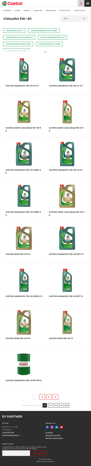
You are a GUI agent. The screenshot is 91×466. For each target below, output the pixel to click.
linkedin (56, 427)
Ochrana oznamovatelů (54, 438)
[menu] (87, 3)
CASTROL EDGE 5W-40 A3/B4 (49, 44)
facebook (47, 427)
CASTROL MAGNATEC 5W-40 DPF (18, 44)
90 (61, 405)
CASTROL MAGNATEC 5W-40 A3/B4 (44, 31)
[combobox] (74, 19)
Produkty (27, 11)
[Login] (81, 3)
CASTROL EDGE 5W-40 (14, 31)
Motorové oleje (65, 11)
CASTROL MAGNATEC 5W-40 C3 (52, 37)
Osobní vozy (38, 11)
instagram (52, 427)
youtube (61, 427)
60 (56, 405)
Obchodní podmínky (53, 435)
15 (45, 405)
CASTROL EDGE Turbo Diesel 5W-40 (19, 37)
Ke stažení (49, 432)
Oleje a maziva (51, 11)
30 (50, 405)
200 (66, 405)
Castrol (17, 11)
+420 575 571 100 (8, 432)
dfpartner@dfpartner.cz (10, 435)
